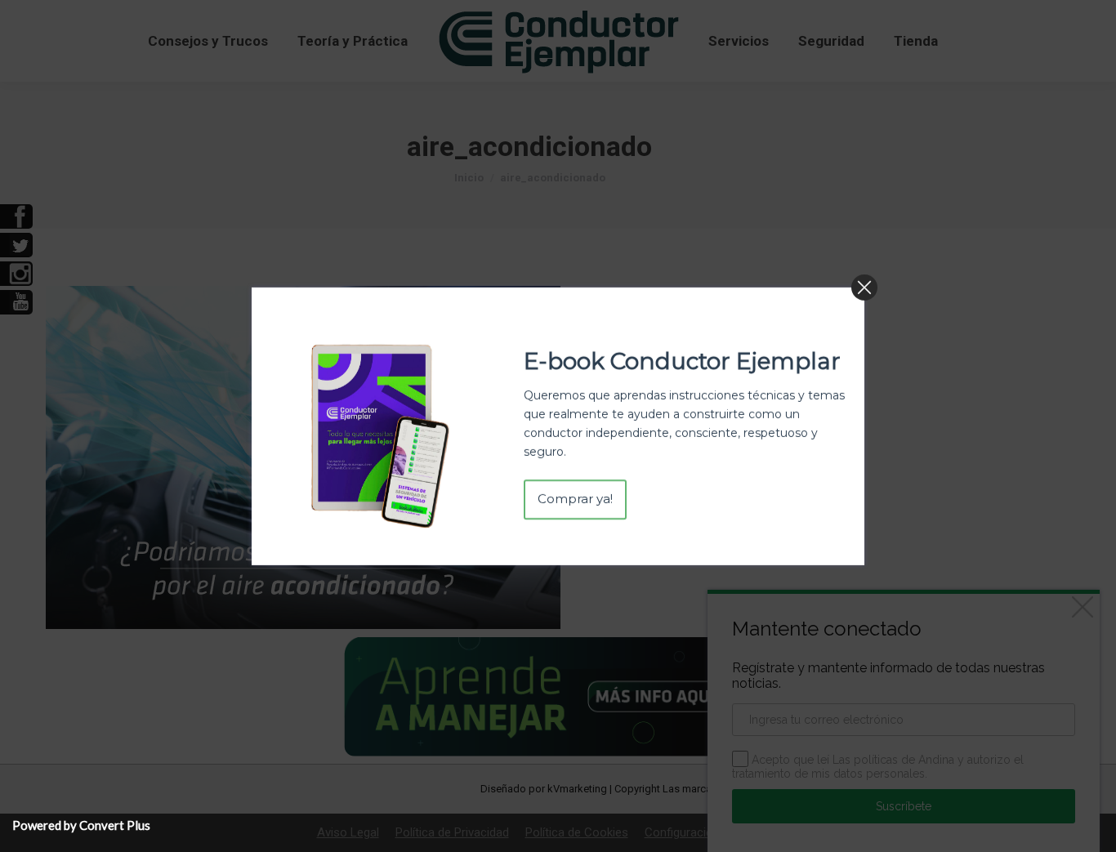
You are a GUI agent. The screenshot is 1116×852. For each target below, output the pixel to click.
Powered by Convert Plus (81, 825)
